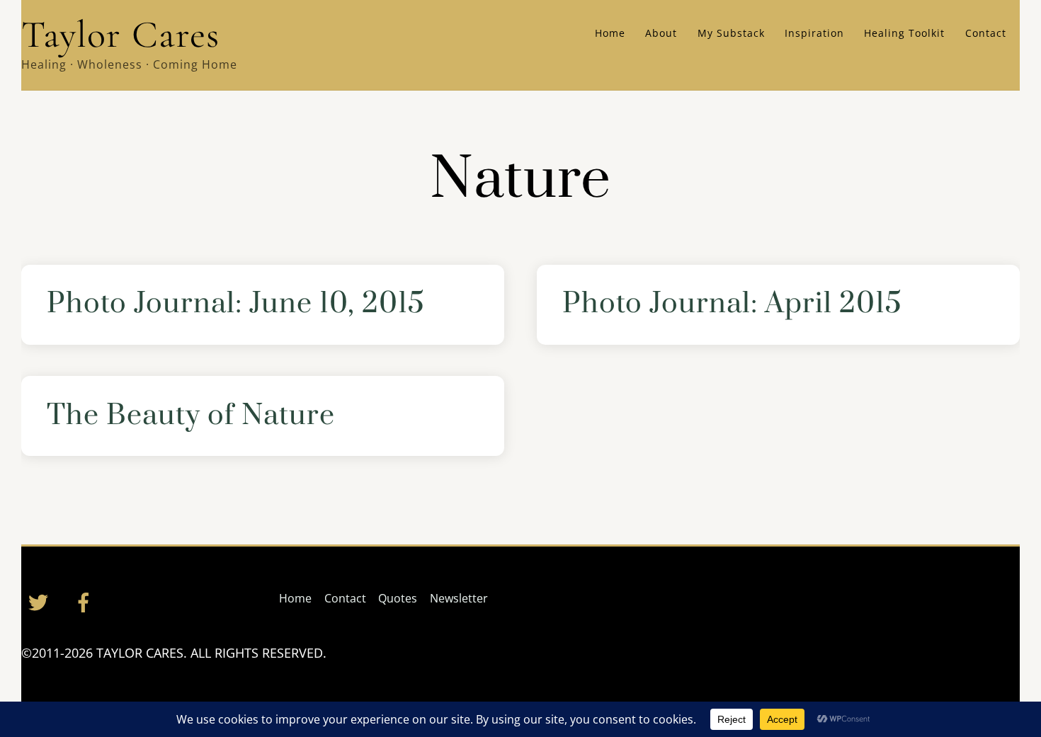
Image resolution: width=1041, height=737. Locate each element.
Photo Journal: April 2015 (732, 304)
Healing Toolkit (904, 33)
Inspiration (814, 33)
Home (610, 33)
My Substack (731, 33)
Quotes (397, 598)
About (661, 33)
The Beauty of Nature (191, 416)
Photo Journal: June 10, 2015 (236, 304)
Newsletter (459, 598)
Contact (985, 33)
